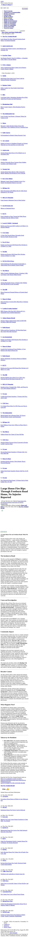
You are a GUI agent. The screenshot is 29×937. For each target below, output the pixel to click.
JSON (4, 7)
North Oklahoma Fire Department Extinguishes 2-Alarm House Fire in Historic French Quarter (13, 264)
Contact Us (7, 924)
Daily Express (6, 132)
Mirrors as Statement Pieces (8, 208)
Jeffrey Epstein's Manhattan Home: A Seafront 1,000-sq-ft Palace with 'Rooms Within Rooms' (14, 274)
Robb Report (6, 327)
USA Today (6, 232)
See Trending (24, 8)
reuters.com (6, 150)
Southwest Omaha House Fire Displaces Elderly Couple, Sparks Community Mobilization (13, 915)
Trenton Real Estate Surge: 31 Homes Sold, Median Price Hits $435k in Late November (14, 283)
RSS (1, 7)
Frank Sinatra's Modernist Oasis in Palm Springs (13, 200)
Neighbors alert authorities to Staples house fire (13, 874)
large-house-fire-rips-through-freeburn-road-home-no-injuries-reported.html (13, 502)
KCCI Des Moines (8, 178)
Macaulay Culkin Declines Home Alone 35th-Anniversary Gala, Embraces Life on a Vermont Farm (14, 126)
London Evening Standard (10, 308)
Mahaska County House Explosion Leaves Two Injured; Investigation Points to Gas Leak (13, 182)
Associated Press (7, 891)
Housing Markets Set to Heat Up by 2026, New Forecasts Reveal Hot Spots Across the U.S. (13, 378)
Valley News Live (7, 871)
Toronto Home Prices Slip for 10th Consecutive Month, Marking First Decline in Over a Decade (13, 172)
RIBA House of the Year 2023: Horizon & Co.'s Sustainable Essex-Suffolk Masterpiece (13, 312)
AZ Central (6, 140)
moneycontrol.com (8, 46)
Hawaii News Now (8, 901)
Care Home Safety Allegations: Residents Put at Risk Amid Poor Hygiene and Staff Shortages (14, 98)
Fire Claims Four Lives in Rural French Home (12, 894)
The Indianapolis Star (9, 113)
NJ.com (5, 280)
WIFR (4, 75)
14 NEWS (5, 796)
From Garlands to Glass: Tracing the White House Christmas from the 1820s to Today (13, 217)
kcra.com (5, 816)
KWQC (5, 849)
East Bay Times (7, 55)
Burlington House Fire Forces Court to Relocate (13, 810)
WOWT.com (6, 912)
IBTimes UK (6, 188)
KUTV (4, 213)
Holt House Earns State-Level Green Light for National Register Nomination (12, 79)
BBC (4, 94)
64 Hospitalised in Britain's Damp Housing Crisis (13, 135)
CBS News (5, 403)
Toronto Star (6, 169)
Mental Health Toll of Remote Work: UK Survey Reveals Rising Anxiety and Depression (13, 416)
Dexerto (5, 159)
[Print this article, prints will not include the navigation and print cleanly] (11, 505)
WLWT (5, 807)
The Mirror (6, 270)
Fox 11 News (6, 242)
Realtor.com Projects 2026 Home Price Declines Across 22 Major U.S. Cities (13, 255)
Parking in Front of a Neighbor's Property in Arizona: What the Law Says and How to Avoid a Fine (14, 144)
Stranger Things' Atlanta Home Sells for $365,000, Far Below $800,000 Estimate (13, 321)
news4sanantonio (7, 337)
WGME (5, 251)
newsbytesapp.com (8, 205)
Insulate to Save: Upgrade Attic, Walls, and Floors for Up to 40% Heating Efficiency (14, 387)
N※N (2, 1)
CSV (8, 7)
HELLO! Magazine (8, 197)
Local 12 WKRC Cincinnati (10, 223)
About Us (6, 925)
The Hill (5, 289)
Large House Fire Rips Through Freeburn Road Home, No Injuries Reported (13, 39)
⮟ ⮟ (6, 4)
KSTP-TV (5, 827)
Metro (4, 123)
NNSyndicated (13, 932)
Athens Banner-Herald (9, 318)
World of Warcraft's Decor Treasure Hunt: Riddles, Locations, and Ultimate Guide (13, 163)
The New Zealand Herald (10, 36)
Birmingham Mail (7, 104)
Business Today (7, 85)
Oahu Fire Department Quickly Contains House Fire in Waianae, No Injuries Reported (14, 842)
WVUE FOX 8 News (8, 261)
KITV (4, 838)
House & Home (7, 299)
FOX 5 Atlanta (7, 65)
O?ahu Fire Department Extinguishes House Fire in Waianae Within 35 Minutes (14, 904)
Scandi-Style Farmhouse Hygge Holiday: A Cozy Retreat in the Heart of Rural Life (13, 349)
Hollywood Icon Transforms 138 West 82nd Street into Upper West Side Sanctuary (13, 331)
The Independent (7, 412)
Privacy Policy (7, 927)
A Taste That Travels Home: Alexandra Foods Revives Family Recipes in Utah (12, 236)
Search (2, 30)
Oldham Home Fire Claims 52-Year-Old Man (12, 434)
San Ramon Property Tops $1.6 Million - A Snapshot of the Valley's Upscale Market (14, 58)
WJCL (4, 860)
